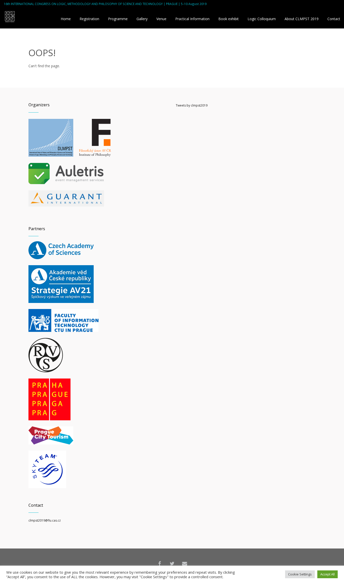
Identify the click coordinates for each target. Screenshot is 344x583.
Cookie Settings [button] (300, 574)
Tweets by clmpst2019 (192, 105)
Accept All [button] (327, 574)
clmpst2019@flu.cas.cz (44, 520)
